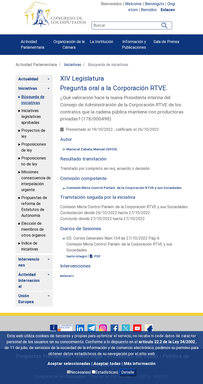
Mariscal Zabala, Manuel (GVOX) (91, 149)
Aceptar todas (108, 363)
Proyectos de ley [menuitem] (33, 133)
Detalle (127, 372)
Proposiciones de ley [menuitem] (33, 147)
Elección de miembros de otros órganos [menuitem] (33, 229)
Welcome (133, 3)
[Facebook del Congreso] (115, 328)
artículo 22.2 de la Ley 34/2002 (167, 341)
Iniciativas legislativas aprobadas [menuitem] (31, 116)
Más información (139, 363)
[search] (132, 25)
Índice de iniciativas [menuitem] (29, 246)
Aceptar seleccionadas (69, 363)
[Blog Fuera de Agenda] (149, 328)
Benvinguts (154, 3)
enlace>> (67, 276)
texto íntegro (77, 256)
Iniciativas (72, 64)
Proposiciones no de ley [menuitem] (33, 161)
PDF (97, 256)
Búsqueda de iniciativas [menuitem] (32, 99)
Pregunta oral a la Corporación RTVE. (114, 88)
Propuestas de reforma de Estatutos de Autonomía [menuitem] (34, 206)
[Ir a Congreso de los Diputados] (55, 14)
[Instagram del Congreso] (103, 328)
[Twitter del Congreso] (126, 328)
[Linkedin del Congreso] (80, 328)
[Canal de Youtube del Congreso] (138, 328)
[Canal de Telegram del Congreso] (92, 328)
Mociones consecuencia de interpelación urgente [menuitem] (36, 181)
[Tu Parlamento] (62, 328)
